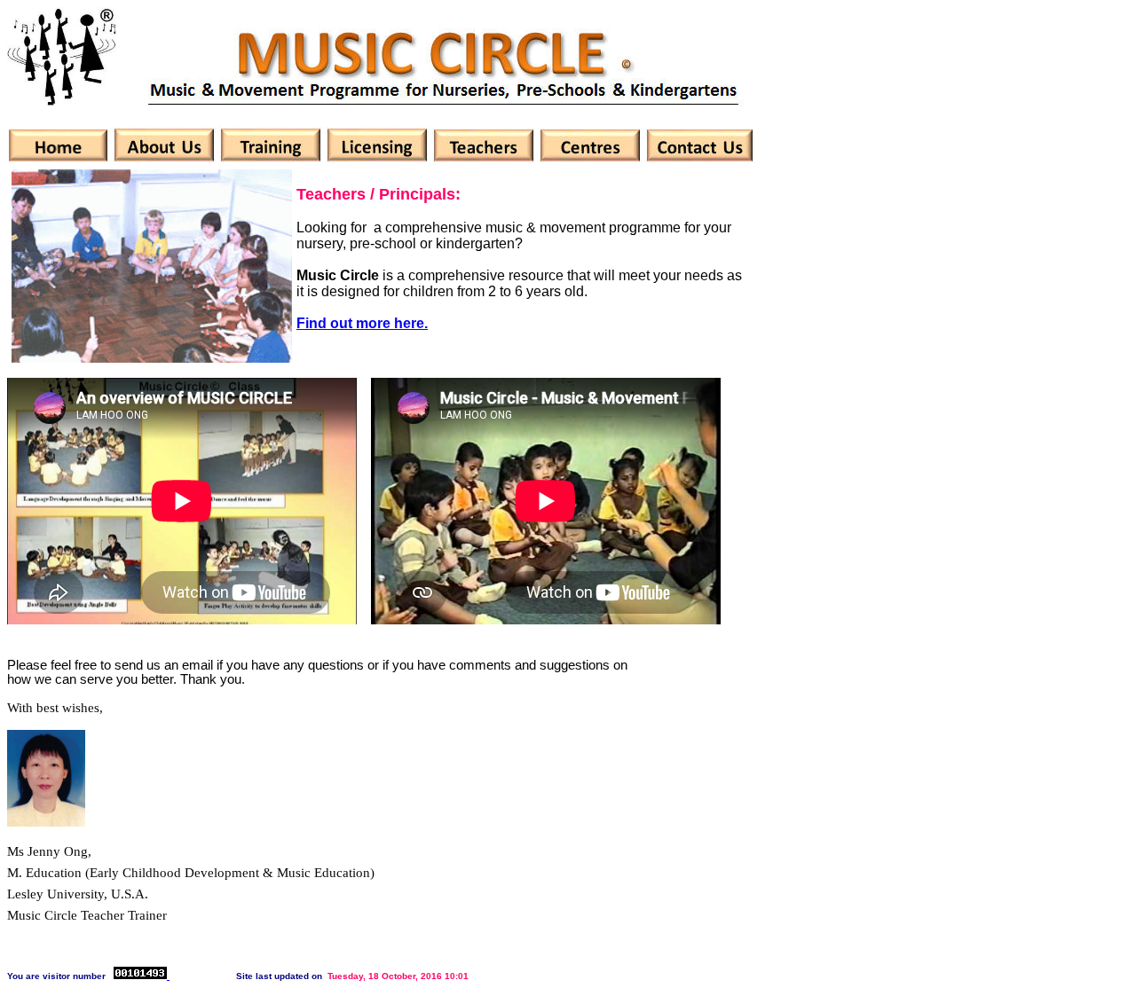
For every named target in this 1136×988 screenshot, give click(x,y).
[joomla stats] (142, 976)
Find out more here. (362, 323)
